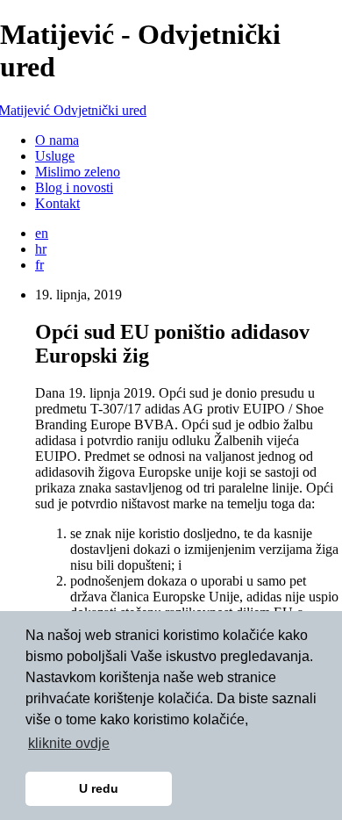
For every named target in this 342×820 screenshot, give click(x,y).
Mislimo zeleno (77, 171)
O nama (57, 140)
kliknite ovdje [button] (69, 743)
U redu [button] (98, 788)
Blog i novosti (74, 187)
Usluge (55, 155)
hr (40, 248)
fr (39, 264)
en (41, 233)
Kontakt (57, 203)
